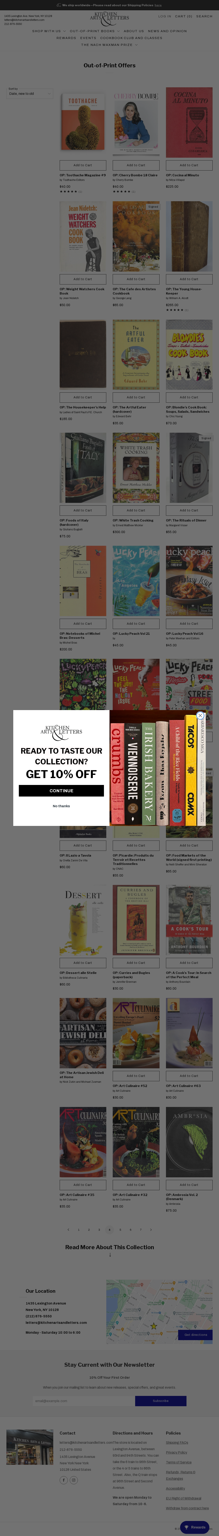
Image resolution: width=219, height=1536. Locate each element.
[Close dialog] (200, 715)
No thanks (61, 806)
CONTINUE (61, 790)
